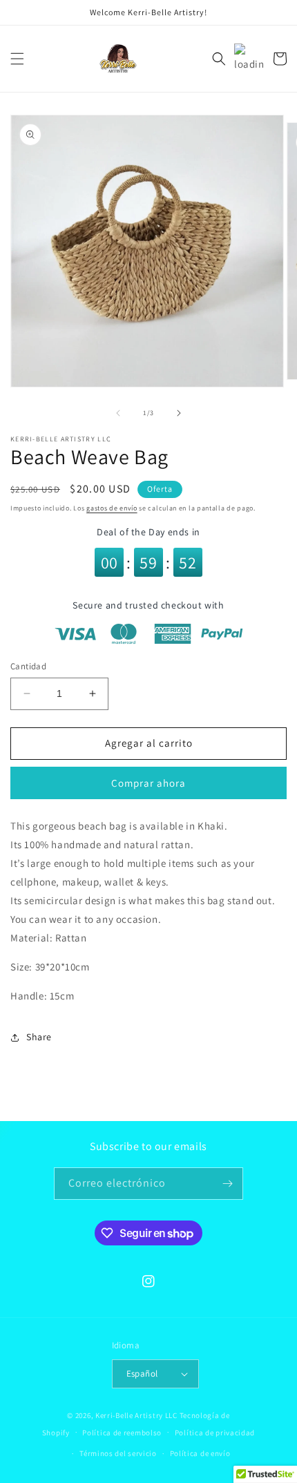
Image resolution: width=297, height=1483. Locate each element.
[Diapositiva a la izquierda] (118, 413)
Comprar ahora (148, 783)
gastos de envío (111, 508)
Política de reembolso (122, 1432)
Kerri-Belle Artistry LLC (136, 1415)
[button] (17, 59)
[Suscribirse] (227, 1183)
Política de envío (200, 1453)
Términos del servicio (118, 1453)
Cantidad (28, 666)
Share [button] (39, 1037)
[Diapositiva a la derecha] (179, 413)
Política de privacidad (215, 1432)
